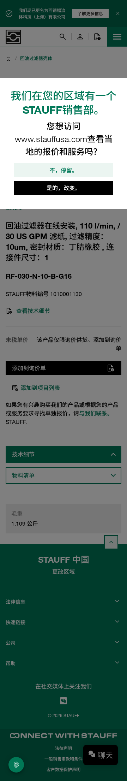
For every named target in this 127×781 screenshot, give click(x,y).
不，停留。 (63, 170)
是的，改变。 (63, 187)
